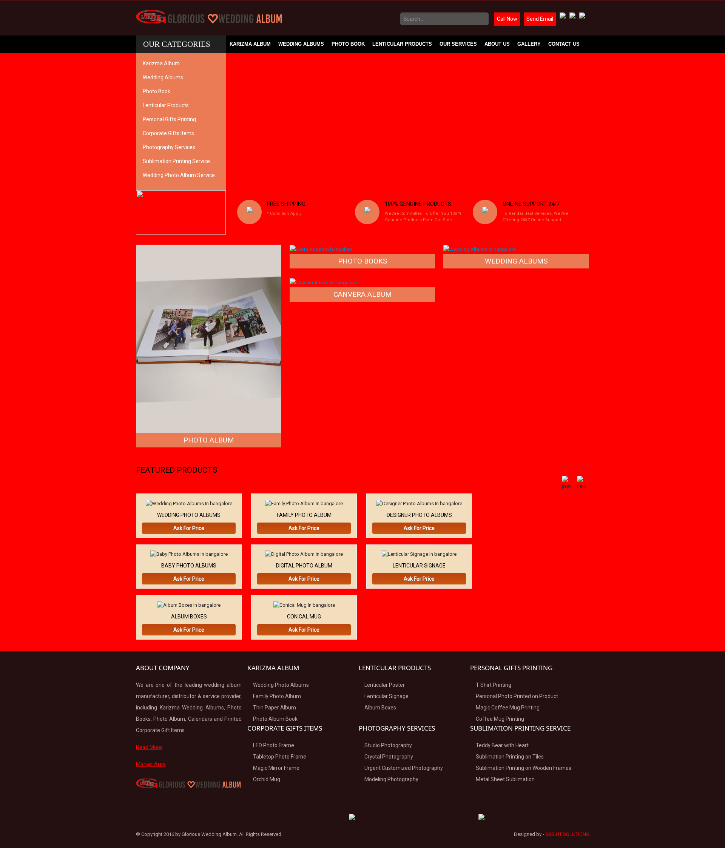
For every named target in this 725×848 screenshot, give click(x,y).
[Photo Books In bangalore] (321, 249)
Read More (149, 747)
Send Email (539, 19)
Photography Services (169, 147)
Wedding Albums (301, 44)
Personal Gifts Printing (169, 119)
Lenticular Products (402, 44)
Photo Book (348, 44)
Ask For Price (188, 528)
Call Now (507, 19)
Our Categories (176, 44)
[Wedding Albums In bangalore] (479, 249)
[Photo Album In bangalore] (208, 338)
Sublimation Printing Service (176, 161)
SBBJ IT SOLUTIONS (567, 834)
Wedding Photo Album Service (179, 175)
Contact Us (564, 44)
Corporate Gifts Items (168, 133)
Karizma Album (250, 44)
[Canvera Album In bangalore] (323, 282)
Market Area (151, 764)
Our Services (458, 44)
